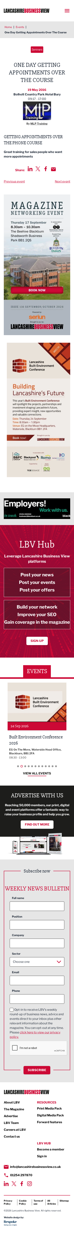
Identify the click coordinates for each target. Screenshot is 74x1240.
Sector (16, 953)
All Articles (51, 1202)
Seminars (37, 50)
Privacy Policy (8, 1202)
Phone (16, 990)
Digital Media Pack (50, 1115)
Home (8, 27)
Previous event (14, 181)
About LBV (12, 1102)
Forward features (49, 1122)
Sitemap (64, 1200)
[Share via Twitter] (37, 168)
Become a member (50, 1149)
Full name (18, 898)
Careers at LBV (15, 1130)
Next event (62, 181)
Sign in (42, 1156)
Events (20, 27)
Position (17, 916)
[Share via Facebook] (45, 168)
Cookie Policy (23, 1202)
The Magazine (14, 1109)
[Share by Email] (53, 169)
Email (15, 972)
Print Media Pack (49, 1108)
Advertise (11, 1116)
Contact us (12, 1136)
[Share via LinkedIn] (30, 168)
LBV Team (11, 1123)
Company (18, 935)
